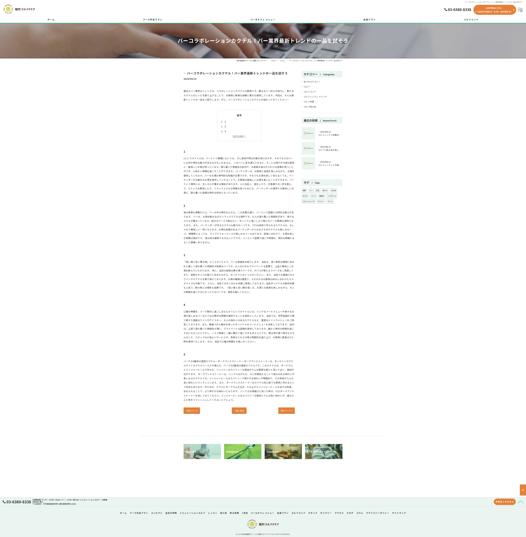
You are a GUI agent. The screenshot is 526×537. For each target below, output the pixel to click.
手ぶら (305, 196)
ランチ (330, 201)
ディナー (321, 201)
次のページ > (287, 410)
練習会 (321, 196)
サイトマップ (399, 512)
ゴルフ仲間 (309, 101)
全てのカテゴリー (312, 81)
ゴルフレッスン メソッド (315, 96)
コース (313, 196)
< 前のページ (192, 410)
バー (311, 190)
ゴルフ (307, 86)
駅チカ (325, 190)
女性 (317, 190)
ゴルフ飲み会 (310, 106)
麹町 (304, 190)
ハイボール (332, 196)
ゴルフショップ (308, 201)
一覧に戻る (239, 410)
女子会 (333, 190)
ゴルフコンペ (310, 91)
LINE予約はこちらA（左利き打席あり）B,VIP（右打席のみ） (493, 10)
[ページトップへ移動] (520, 501)
